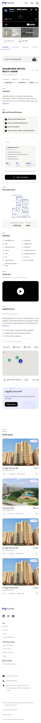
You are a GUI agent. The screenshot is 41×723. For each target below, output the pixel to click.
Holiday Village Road (11, 314)
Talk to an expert (22, 177)
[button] (33, 70)
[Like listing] (37, 70)
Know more (11, 404)
